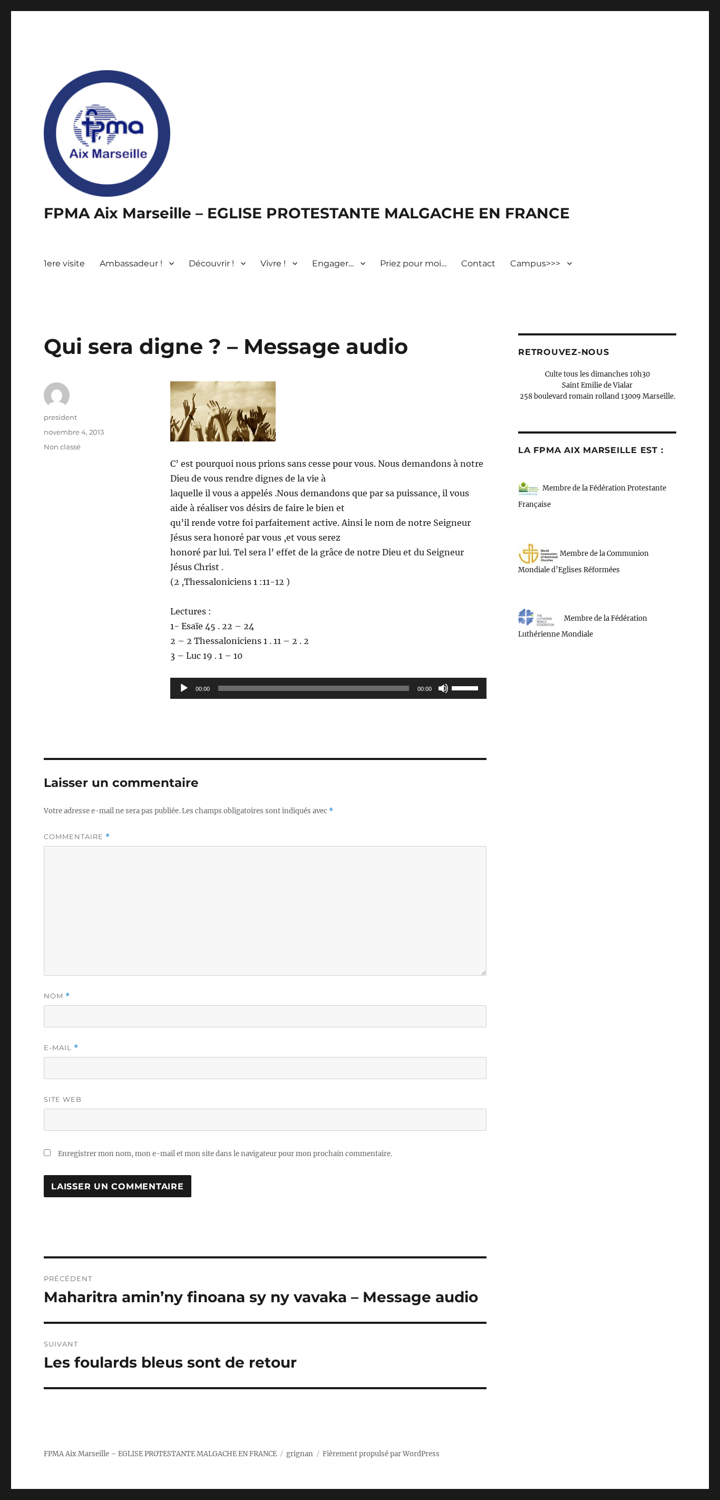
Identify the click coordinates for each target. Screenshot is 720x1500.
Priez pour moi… (413, 263)
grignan (299, 1453)
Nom (57, 996)
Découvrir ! (211, 263)
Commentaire (77, 836)
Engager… (333, 263)
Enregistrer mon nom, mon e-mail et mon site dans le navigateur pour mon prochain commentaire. (225, 1153)
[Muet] (443, 688)
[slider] (466, 687)
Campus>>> (535, 263)
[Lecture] (184, 688)
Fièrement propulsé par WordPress (381, 1453)
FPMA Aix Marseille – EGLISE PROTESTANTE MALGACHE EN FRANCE (307, 213)
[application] (328, 688)
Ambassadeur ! (131, 263)
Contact (478, 263)
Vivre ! (273, 263)
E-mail (61, 1047)
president (60, 417)
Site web (63, 1099)
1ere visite (64, 263)
